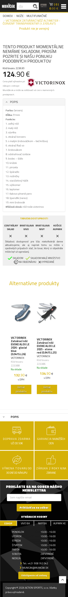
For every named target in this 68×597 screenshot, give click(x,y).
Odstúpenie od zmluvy (34, 575)
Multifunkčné (36, 16)
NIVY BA (42, 523)
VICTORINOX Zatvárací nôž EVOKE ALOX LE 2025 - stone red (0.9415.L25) (47, 346)
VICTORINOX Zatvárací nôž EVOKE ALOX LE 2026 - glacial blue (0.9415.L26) (20, 346)
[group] (21, 344)
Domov (8, 16)
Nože (20, 16)
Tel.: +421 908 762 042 (35, 563)
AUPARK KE (59, 523)
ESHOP (8, 523)
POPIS (13, 102)
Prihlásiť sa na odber (34, 508)
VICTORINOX (17, 358)
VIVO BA (25, 523)
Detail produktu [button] (21, 389)
